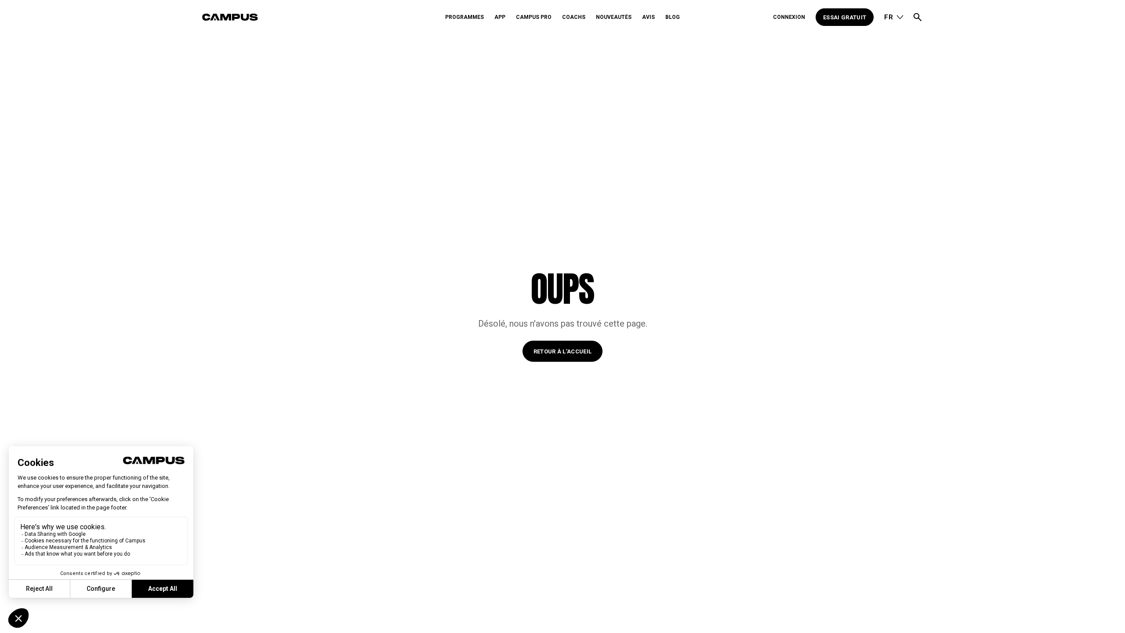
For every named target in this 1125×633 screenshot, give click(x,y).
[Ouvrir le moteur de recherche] (917, 17)
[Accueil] (320, 17)
